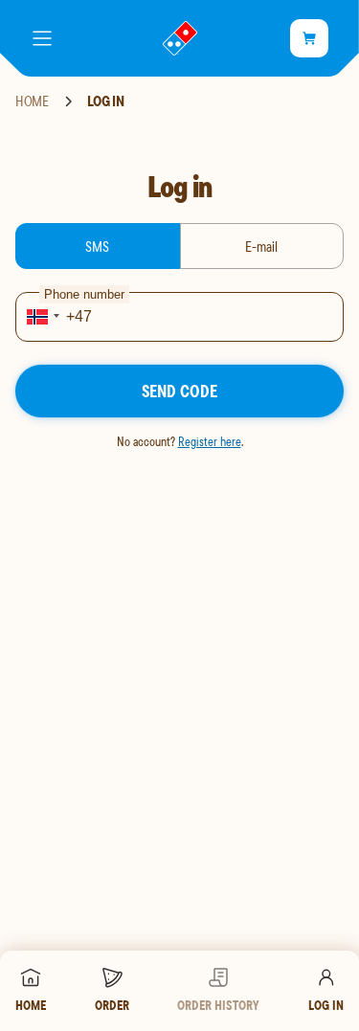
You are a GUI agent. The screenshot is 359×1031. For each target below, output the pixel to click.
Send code (179, 391)
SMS (97, 246)
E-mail (261, 246)
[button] (40, 317)
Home (32, 101)
